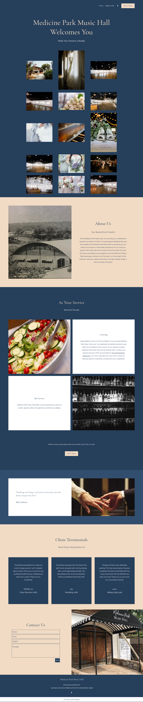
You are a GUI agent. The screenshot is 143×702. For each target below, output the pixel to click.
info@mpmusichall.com (71, 685)
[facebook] (118, 6)
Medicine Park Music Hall (71, 679)
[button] (71, 453)
